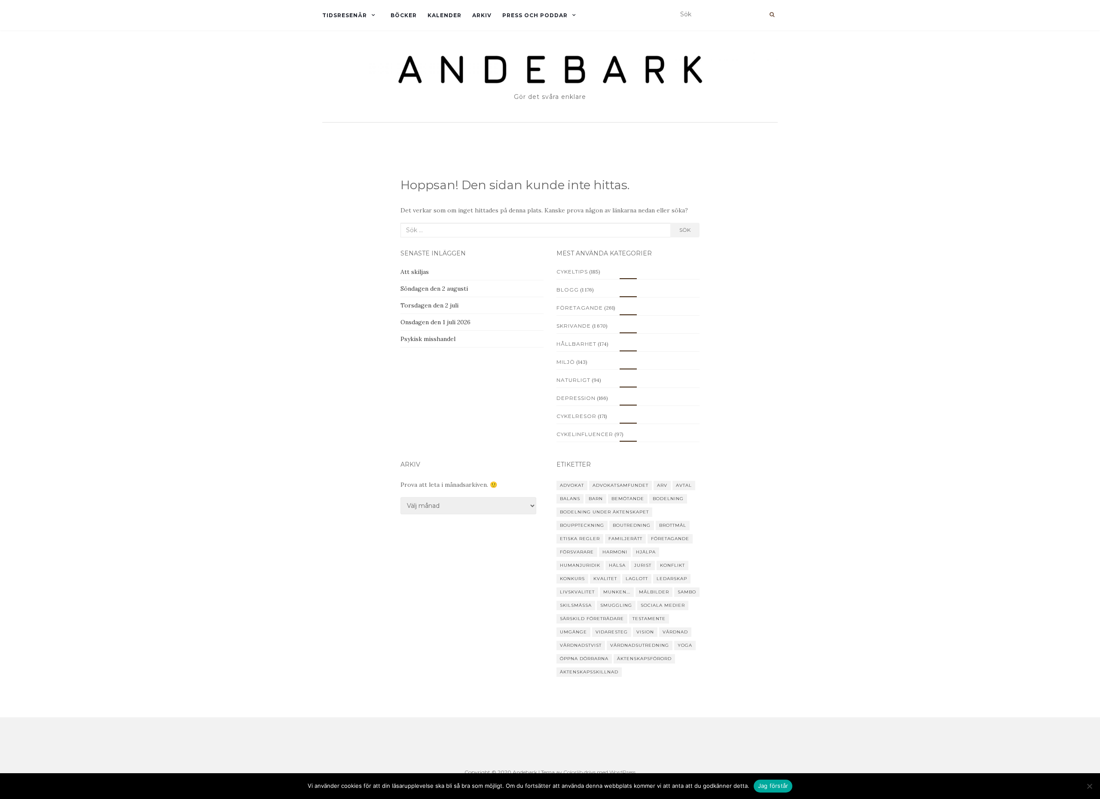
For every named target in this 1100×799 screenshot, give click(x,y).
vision (645, 632)
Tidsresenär (344, 15)
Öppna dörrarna (584, 658)
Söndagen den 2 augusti (434, 288)
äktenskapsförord (644, 658)
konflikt (672, 565)
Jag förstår (773, 785)
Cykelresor (576, 416)
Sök (685, 230)
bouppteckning (582, 525)
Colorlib (573, 772)
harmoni (614, 552)
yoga (685, 645)
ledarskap (672, 578)
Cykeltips (572, 271)
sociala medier (663, 605)
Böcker (404, 15)
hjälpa (646, 552)
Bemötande (627, 498)
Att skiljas (414, 272)
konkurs (572, 578)
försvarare (577, 552)
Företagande (579, 307)
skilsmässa (576, 605)
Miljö (565, 362)
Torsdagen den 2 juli (429, 305)
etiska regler (580, 538)
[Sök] (772, 14)
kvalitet (605, 578)
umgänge (573, 632)
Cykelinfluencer (584, 434)
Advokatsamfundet (620, 485)
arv (662, 485)
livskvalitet (577, 592)
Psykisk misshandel (427, 339)
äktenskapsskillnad (589, 672)
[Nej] (1089, 786)
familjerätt (625, 538)
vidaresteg (612, 632)
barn (596, 498)
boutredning (632, 525)
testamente (649, 618)
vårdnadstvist (581, 645)
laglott (637, 578)
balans (570, 498)
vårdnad (675, 632)
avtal (684, 485)
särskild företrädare (592, 618)
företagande (670, 538)
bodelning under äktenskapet (604, 512)
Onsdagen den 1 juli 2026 (435, 322)
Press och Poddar (535, 15)
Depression (576, 398)
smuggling (616, 605)
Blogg (567, 289)
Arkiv (482, 15)
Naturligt (573, 380)
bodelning (668, 498)
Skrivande (573, 326)
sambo (687, 592)
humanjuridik (580, 565)
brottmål (672, 525)
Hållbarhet (576, 344)
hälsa (617, 565)
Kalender (444, 15)
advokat (572, 485)
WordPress (622, 772)
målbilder (654, 592)
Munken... (616, 592)
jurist (642, 565)
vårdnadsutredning (639, 645)
